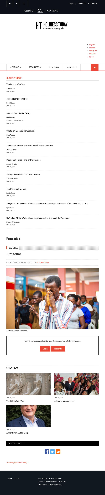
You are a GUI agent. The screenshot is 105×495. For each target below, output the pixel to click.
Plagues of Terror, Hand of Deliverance (23, 160)
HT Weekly (54, 67)
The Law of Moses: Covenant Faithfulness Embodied (29, 145)
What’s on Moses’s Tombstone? (20, 131)
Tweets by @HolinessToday (16, 463)
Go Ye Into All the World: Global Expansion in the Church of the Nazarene (38, 218)
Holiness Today (43, 262)
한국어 (91, 57)
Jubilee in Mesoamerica (16, 99)
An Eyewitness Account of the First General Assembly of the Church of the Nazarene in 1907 (47, 203)
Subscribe (82, 3)
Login (71, 3)
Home (10, 478)
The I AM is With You (15, 84)
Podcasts (72, 67)
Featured (13, 247)
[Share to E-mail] (58, 451)
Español (92, 48)
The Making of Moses (16, 189)
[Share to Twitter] (52, 451)
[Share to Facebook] (47, 451)
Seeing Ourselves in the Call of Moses (23, 174)
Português (93, 51)
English (92, 45)
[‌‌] (9, 4)
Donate (94, 3)
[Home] (52, 26)
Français (92, 54)
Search (94, 67)
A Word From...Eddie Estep (18, 113)
